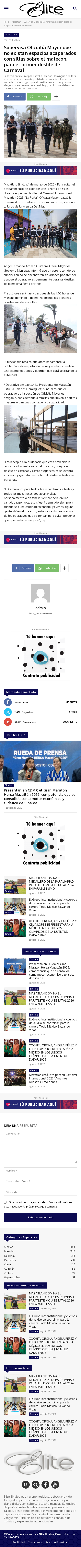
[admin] (40, 593)
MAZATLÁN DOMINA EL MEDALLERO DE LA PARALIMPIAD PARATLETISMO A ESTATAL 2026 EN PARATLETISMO (51, 883)
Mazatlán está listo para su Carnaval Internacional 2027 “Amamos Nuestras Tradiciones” (53, 1078)
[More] (56, 97)
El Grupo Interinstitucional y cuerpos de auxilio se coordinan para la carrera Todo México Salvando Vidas (53, 905)
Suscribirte (70, 721)
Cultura (34, 1070)
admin (40, 608)
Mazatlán (16, 21)
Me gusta (71, 702)
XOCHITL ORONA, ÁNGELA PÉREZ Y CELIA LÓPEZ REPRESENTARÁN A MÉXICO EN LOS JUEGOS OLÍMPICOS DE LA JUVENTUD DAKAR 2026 (53, 928)
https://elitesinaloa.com (40, 613)
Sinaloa (9, 785)
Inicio (6, 21)
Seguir (73, 712)
